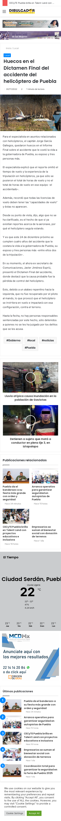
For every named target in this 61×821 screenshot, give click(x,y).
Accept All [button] (34, 813)
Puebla (30, 347)
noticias (49, 340)
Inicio (8, 48)
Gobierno (14, 340)
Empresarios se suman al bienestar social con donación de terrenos (44, 531)
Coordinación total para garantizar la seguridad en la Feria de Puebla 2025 (40, 769)
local (32, 340)
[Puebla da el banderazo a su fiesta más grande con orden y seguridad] (16, 476)
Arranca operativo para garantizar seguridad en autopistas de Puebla (43, 493)
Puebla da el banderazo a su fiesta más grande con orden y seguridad (14, 493)
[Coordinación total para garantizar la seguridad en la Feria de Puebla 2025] (12, 770)
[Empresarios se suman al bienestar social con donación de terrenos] (45, 516)
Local (16, 48)
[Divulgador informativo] (22, 11)
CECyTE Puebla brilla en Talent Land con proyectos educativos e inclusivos (15, 533)
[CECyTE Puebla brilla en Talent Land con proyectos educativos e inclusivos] (16, 516)
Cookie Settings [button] (14, 813)
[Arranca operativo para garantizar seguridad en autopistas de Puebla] (45, 476)
